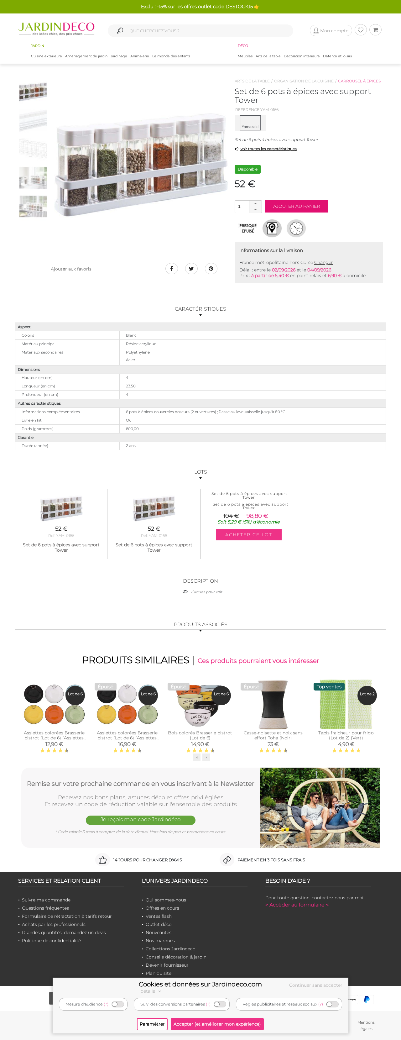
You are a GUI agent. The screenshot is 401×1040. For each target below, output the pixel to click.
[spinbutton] (247, 206)
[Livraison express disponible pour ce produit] (296, 228)
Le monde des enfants (171, 56)
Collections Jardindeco (170, 949)
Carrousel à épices (359, 81)
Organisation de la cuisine (304, 81)
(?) (106, 1004)
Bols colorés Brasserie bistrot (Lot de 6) (200, 735)
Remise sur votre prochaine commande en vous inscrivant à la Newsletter (140, 783)
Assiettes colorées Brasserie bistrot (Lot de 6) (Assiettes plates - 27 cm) (127, 738)
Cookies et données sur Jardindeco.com (200, 984)
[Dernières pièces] (248, 228)
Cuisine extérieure (46, 56)
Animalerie (139, 56)
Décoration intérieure (302, 56)
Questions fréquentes (45, 908)
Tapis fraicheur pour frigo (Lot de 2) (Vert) (346, 735)
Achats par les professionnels (54, 924)
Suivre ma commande (46, 900)
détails (148, 991)
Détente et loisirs (337, 56)
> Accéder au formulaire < (297, 905)
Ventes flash (159, 916)
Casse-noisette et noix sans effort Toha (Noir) (273, 735)
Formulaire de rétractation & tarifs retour (67, 916)
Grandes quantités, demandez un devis (64, 932)
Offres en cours (162, 908)
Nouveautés (158, 932)
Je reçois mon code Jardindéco (141, 819)
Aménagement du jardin (86, 56)
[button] (255, 204)
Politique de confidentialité (51, 940)
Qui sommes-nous (166, 900)
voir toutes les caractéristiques (268, 148)
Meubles (245, 56)
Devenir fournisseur (167, 965)
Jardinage (119, 56)
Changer (323, 262)
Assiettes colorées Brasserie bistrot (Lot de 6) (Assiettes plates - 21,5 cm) (54, 738)
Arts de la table (268, 56)
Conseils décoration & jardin (176, 957)
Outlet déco (159, 924)
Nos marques (160, 940)
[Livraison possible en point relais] (272, 228)
